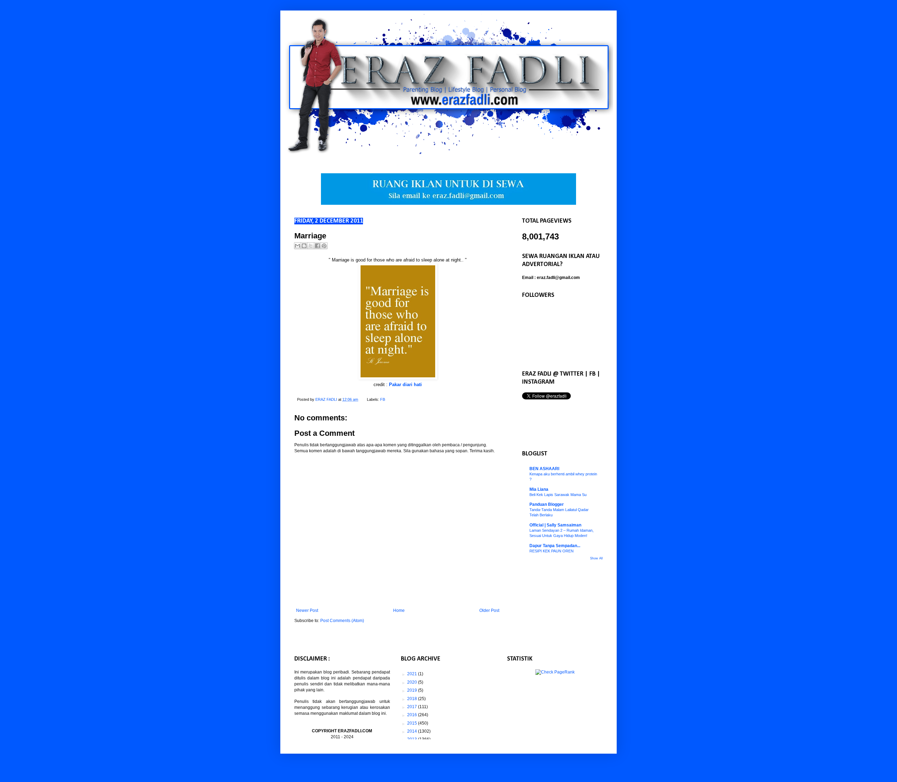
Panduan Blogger (546, 504)
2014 (412, 731)
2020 (412, 682)
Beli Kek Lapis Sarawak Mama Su (558, 495)
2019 (412, 690)
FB (382, 399)
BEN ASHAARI (544, 468)
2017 (412, 706)
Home (399, 610)
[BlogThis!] (304, 245)
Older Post (489, 610)
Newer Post (307, 610)
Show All (596, 558)
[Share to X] (310, 245)
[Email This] (297, 245)
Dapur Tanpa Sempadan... (554, 545)
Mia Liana (538, 489)
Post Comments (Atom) (342, 620)
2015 (412, 723)
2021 (412, 673)
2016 (412, 714)
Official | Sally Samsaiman (555, 525)
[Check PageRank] (555, 672)
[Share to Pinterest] (324, 245)
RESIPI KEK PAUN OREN (551, 551)
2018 (412, 698)
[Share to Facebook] (317, 245)
